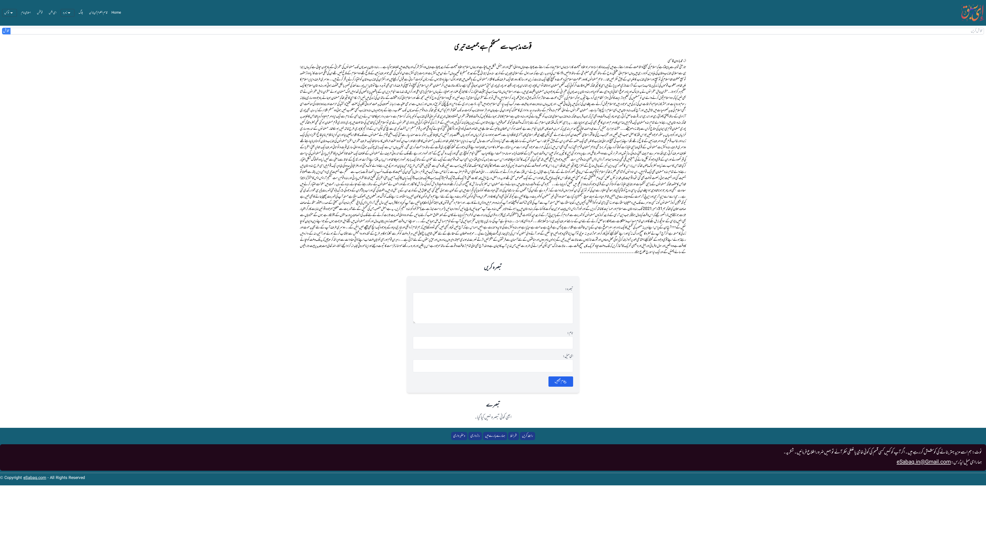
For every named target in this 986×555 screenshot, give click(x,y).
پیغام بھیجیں (561, 381)
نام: (570, 333)
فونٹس (40, 13)
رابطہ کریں (527, 435)
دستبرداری (459, 435)
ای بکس (52, 13)
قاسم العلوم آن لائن (98, 13)
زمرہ (65, 13)
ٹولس (7, 13)
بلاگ (81, 13)
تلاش (6, 31)
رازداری (475, 435)
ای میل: (568, 356)
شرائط (513, 435)
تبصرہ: (569, 289)
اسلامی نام (26, 13)
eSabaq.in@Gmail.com (924, 462)
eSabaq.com (34, 478)
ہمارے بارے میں (495, 435)
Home (116, 13)
